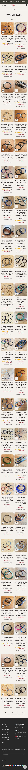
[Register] (23, 754)
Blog (3, 742)
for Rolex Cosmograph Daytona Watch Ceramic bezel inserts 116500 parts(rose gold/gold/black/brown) (20, 98)
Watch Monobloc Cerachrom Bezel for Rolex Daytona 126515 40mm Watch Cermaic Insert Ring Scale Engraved (21, 274)
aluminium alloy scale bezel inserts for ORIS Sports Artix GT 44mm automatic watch (21, 445)
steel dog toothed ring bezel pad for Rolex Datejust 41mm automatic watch (21, 584)
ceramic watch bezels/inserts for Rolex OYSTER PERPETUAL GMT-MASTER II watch (7, 156)
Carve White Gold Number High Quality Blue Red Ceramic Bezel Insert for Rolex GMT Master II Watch (7, 356)
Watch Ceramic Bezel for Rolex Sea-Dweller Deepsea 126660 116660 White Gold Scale (21, 701)
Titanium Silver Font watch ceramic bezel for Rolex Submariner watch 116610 (20, 328)
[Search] (5, 5)
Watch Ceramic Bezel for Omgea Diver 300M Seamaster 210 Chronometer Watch (21, 355)
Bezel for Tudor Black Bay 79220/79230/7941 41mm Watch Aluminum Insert (7, 500)
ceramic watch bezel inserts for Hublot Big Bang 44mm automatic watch (21, 69)
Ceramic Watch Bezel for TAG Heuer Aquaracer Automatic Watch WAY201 (7, 213)
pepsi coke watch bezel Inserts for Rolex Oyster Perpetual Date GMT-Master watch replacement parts (7, 184)
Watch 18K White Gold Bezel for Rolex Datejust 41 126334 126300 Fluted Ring (7, 530)
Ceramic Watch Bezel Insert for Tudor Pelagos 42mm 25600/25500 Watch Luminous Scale (20, 243)
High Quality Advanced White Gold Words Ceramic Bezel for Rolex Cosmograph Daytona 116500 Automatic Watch (21, 214)
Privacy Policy (5, 734)
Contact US (4, 726)
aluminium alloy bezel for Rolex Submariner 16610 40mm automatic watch (7, 640)
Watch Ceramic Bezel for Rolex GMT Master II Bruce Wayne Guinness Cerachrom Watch (7, 272)
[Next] (22, 712)
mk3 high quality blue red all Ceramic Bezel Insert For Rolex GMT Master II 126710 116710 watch (21, 40)
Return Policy (5, 732)
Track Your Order (6, 739)
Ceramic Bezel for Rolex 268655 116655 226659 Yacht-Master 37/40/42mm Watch (21, 156)
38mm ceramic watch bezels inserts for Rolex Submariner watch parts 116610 (7, 39)
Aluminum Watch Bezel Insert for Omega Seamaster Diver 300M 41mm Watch (7, 556)
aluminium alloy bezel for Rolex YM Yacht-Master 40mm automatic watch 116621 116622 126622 (21, 557)
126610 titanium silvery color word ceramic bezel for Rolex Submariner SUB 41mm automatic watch (7, 585)
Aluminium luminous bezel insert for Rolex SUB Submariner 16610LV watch (7, 471)
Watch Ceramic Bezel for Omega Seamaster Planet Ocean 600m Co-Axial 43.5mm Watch (21, 672)
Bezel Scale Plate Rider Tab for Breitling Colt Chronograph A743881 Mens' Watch (7, 127)
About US (4, 724)
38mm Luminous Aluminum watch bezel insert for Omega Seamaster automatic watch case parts (7, 416)
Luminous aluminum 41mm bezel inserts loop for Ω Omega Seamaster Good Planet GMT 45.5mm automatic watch (20, 416)
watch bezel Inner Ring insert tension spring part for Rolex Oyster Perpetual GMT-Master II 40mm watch (7, 386)
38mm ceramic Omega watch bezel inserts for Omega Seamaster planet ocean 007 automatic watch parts (21, 128)
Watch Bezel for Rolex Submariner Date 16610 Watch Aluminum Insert (7, 327)
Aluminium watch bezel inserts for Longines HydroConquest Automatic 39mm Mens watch (21, 301)
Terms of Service (5, 737)
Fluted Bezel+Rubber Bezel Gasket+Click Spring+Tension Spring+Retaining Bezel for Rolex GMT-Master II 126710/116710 (7, 302)
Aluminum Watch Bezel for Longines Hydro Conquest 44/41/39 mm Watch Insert (7, 445)
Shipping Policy (5, 729)
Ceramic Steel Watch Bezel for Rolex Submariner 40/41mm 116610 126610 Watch (7, 69)
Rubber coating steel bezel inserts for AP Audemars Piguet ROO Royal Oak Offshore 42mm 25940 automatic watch (7, 244)
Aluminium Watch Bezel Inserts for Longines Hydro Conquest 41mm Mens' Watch (21, 183)
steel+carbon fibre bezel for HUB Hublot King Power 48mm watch (7, 671)
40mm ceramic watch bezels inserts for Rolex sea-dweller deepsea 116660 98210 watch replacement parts (7, 98)
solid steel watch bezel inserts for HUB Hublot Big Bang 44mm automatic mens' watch (7, 613)
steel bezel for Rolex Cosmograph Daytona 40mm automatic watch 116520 (21, 530)
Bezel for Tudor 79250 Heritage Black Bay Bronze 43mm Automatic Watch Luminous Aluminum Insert (21, 386)
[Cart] (25, 5)
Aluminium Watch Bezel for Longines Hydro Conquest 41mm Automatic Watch (21, 613)
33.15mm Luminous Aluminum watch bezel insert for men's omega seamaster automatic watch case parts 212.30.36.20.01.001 (21, 641)
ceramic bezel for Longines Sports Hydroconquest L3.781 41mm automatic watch (21, 471)
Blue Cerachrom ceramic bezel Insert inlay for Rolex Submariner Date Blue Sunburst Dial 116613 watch (21, 501)
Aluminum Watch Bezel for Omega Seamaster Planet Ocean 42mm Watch (7, 701)
